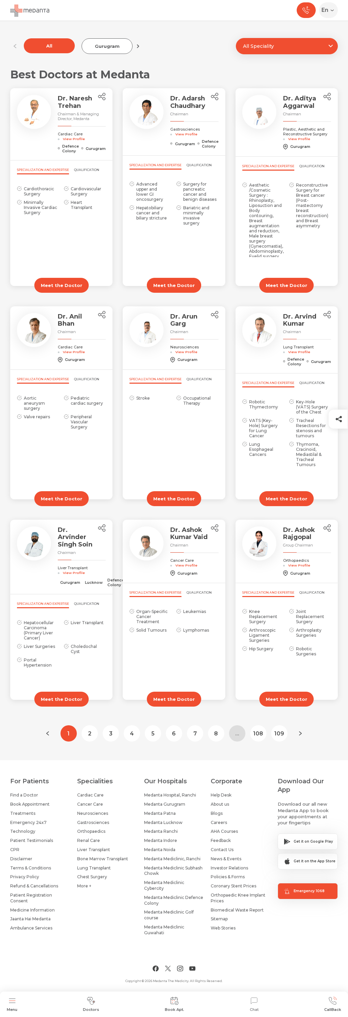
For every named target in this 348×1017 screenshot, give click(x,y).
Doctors (91, 1009)
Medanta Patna (160, 813)
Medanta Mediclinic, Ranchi (172, 858)
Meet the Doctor (61, 285)
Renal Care (88, 840)
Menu (12, 1009)
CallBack (332, 1009)
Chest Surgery (92, 876)
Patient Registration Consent (31, 898)
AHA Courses (224, 831)
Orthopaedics (91, 831)
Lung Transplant (94, 867)
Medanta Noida (159, 849)
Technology (22, 831)
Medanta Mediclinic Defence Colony (173, 900)
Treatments (22, 813)
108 (258, 733)
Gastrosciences (93, 822)
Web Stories (223, 927)
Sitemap (219, 918)
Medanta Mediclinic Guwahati (164, 929)
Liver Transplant (93, 849)
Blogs (217, 813)
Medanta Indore (160, 840)
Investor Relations (229, 867)
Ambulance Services (31, 927)
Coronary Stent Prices (233, 885)
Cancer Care (90, 804)
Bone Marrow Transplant (102, 858)
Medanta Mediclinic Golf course (169, 914)
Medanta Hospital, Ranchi (170, 795)
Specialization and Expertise (43, 170)
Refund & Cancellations (34, 885)
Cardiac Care (90, 795)
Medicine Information (32, 910)
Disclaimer (21, 858)
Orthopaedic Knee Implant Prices (238, 898)
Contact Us (222, 849)
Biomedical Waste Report (237, 910)
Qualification (86, 170)
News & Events (226, 858)
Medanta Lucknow (163, 822)
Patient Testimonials (31, 840)
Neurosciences (92, 813)
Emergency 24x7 (28, 822)
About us (220, 804)
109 (279, 733)
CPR (14, 849)
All (49, 46)
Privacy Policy (24, 876)
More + (84, 885)
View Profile (74, 139)
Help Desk (221, 795)
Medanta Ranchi (161, 831)
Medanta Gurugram (164, 804)
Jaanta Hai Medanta (30, 918)
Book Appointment (30, 804)
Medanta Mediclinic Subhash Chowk (173, 870)
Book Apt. (174, 1009)
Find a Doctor (24, 795)
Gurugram (107, 46)
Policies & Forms (228, 876)
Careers (219, 822)
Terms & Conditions (30, 867)
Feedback (221, 840)
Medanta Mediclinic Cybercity (164, 885)
